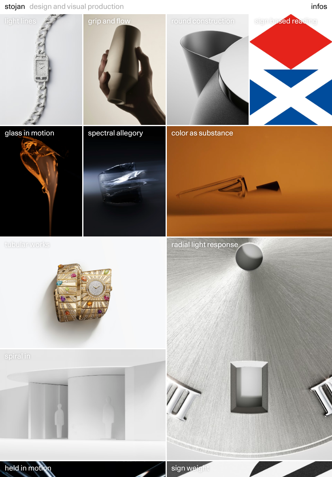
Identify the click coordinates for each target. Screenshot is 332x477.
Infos (319, 7)
